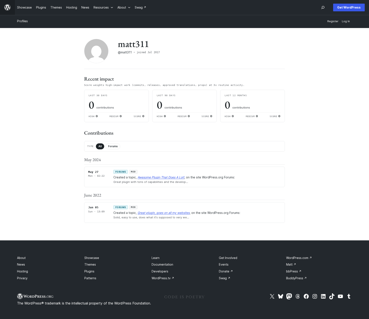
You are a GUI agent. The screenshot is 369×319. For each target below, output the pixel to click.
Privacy (22, 278)
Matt (291, 264)
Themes (90, 264)
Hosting (22, 271)
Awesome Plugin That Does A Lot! (161, 177)
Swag (224, 278)
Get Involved (228, 258)
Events (223, 264)
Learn (156, 258)
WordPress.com (299, 258)
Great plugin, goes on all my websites (164, 213)
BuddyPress (296, 278)
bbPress (294, 271)
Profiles (22, 21)
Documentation (162, 264)
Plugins (89, 271)
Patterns (90, 278)
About (21, 258)
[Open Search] (323, 7)
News (21, 264)
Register (332, 21)
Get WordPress (349, 7)
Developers (160, 271)
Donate (226, 271)
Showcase (91, 258)
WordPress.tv (163, 278)
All (100, 146)
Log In (346, 21)
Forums (113, 146)
